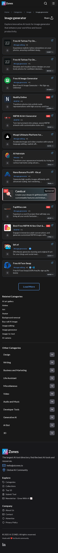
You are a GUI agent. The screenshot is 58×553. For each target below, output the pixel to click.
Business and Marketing (15, 370)
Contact (9, 514)
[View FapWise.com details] (7, 209)
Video (6, 393)
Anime (5, 305)
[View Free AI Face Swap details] (7, 265)
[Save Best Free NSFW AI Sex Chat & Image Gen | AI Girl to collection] (7, 235)
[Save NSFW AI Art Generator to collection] (7, 125)
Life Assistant (9, 378)
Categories (10, 482)
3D (4, 433)
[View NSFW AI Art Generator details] (7, 118)
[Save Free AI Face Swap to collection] (7, 273)
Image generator (9, 330)
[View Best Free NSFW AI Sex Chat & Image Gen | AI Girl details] (7, 227)
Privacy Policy (12, 522)
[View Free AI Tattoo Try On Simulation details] (7, 42)
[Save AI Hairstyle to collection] (7, 163)
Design (6, 354)
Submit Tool (11, 494)
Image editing (8, 325)
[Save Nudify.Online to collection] (7, 107)
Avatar (5, 313)
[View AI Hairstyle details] (7, 155)
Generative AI (10, 417)
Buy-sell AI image (9, 321)
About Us (10, 510)
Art (3, 309)
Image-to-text (8, 334)
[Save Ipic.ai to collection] (7, 254)
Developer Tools (11, 409)
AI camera (6, 338)
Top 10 (9, 490)
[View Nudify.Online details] (7, 99)
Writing (7, 362)
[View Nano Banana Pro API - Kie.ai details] (7, 174)
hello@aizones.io (15, 465)
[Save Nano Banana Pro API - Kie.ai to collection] (7, 182)
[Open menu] (53, 3)
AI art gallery (8, 301)
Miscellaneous (10, 386)
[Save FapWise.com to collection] (7, 216)
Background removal (11, 317)
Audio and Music (11, 401)
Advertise (10, 518)
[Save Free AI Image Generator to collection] (7, 88)
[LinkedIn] (4, 544)
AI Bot (6, 425)
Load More (29, 286)
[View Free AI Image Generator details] (7, 80)
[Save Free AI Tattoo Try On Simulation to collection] (7, 50)
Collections (11, 486)
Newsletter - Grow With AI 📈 (19, 498)
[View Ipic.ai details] (7, 246)
